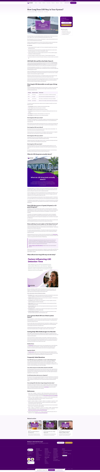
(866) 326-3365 (67, 22)
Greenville (46, 458)
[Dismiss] (64, 469)
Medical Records (41, 0)
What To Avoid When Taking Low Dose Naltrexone (33, 432)
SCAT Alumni (33, 0)
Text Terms (69, 468)
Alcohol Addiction (55, 450)
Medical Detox (46, 450)
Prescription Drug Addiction (55, 458)
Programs (40, 2)
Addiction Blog (38, 459)
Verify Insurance (73, 2)
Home (28, 7)
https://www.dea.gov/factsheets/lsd (41, 412)
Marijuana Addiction (55, 456)
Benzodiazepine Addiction (56, 460)
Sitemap (72, 468)
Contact (61, 2)
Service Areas (48, 2)
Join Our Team (38, 458)
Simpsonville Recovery (39, 450)
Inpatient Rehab (47, 451)
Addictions (43, 2)
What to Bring (37, 0)
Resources (53, 2)
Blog (30, 7)
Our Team (37, 452)
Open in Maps (64, 455)
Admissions (57, 2)
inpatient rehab (31, 351)
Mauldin (46, 460)
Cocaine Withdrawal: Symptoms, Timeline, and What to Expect (64, 432)
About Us (36, 2)
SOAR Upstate (29, 0)
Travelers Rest (47, 463)
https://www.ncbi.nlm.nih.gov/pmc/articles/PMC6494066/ (37, 410)
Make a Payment (62, 0)
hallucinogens (55, 234)
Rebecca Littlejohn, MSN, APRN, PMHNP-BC (36, 245)
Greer (45, 459)
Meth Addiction (55, 452)
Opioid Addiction (55, 451)
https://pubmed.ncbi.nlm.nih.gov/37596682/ (50, 395)
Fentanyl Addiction (55, 459)
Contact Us (37, 456)
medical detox (31, 345)
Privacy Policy (65, 468)
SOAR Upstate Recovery (48, 452)
